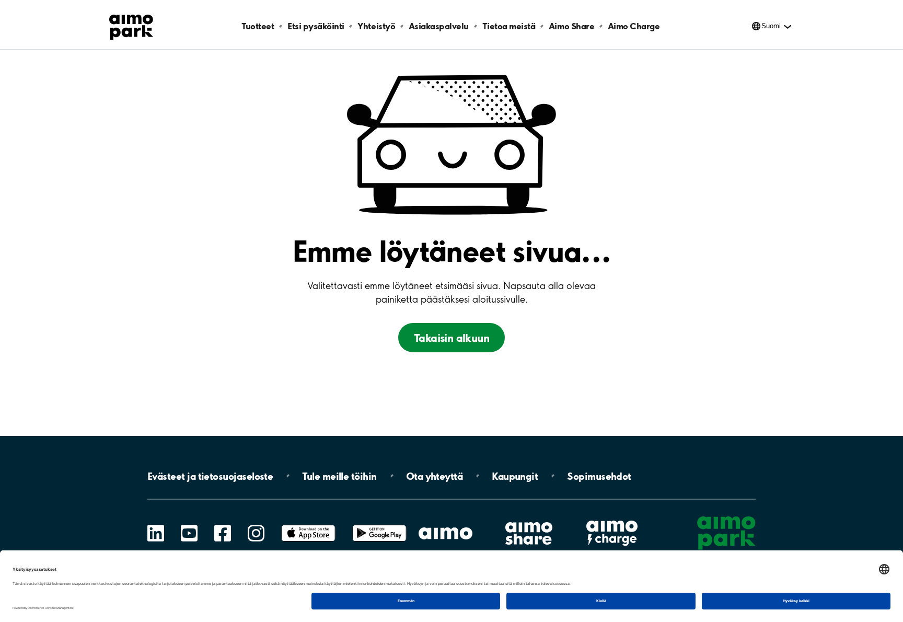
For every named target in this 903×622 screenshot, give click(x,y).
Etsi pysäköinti (315, 25)
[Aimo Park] (131, 25)
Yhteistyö (376, 25)
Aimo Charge (634, 25)
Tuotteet (257, 25)
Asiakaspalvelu (439, 25)
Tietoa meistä (509, 25)
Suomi (771, 26)
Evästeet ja (210, 475)
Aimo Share (571, 25)
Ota (434, 475)
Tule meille (339, 475)
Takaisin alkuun (451, 337)
